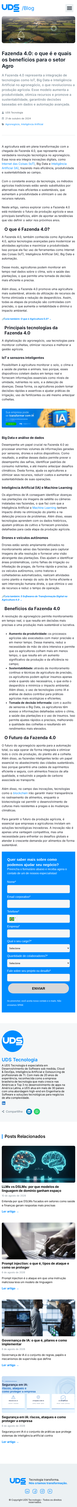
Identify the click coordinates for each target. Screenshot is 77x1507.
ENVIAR (38, 988)
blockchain (20, 793)
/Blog (28, 8)
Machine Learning (44, 507)
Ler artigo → (10, 1211)
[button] (69, 8)
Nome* (11, 881)
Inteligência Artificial (32, 124)
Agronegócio (12, 124)
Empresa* (13, 926)
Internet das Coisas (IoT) (18, 164)
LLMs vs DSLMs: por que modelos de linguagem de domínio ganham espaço (31, 1189)
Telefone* (13, 911)
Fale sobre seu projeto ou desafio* (29, 970)
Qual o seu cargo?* (19, 941)
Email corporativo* (18, 896)
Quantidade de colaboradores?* (27, 955)
